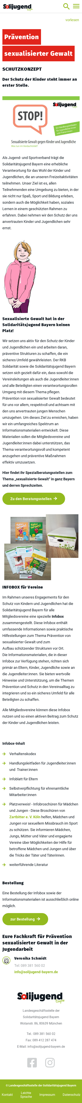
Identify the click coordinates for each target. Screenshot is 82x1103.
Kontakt (7, 1095)
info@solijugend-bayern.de (36, 972)
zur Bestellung (22, 919)
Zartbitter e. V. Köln (24, 817)
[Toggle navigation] (76, 6)
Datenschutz (71, 1095)
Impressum (47, 1095)
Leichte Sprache (26, 1095)
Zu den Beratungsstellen (31, 499)
